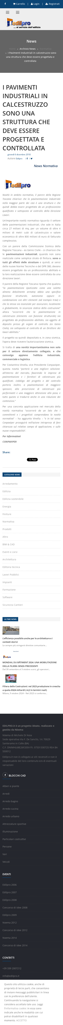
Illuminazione (10, 831)
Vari (5, 854)
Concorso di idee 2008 (15, 907)
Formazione (9, 589)
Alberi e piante (11, 786)
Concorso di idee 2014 (15, 945)
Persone (7, 846)
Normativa (45, 48)
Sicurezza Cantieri (13, 604)
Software (7, 597)
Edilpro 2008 (10, 900)
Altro (5, 536)
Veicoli (6, 861)
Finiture (7, 514)
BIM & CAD (9, 544)
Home (12, 48)
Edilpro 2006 (10, 884)
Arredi (6, 793)
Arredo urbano (11, 816)
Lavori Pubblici (11, 574)
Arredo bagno (10, 801)
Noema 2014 (10, 937)
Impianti (7, 582)
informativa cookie (15, 1008)
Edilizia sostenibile (13, 499)
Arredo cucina (10, 808)
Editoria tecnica (11, 567)
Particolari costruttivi (14, 839)
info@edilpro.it (11, 976)
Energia (7, 506)
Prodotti (7, 529)
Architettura (9, 559)
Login (36, 3)
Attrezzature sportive (14, 824)
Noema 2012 (10, 922)
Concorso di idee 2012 (15, 930)
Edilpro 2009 (10, 915)
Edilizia (7, 491)
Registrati (54, 3)
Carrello (20, 3)
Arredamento (10, 483)
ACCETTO (21, 1020)
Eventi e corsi (10, 552)
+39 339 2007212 (12, 968)
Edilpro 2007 (10, 892)
